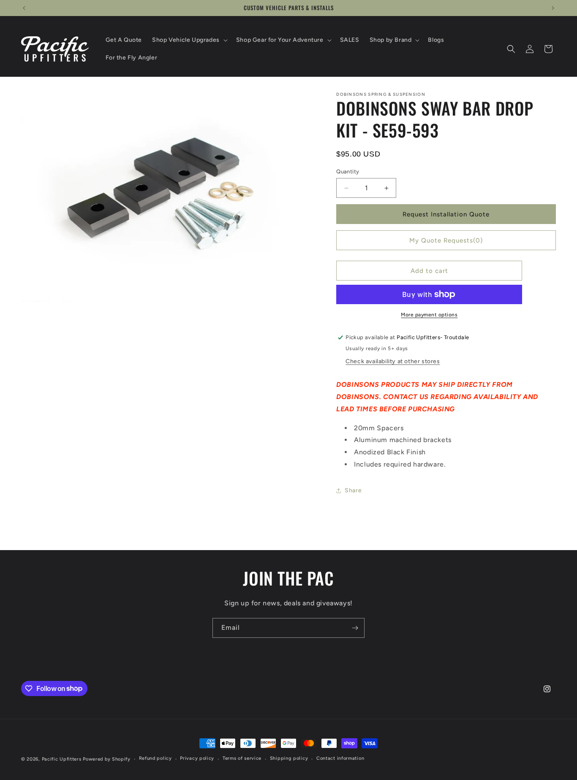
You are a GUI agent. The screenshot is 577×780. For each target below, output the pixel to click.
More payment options (429, 315)
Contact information (340, 758)
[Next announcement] (553, 8)
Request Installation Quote (446, 214)
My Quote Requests (446, 240)
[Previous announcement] (24, 8)
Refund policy (155, 758)
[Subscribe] (355, 628)
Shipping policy (289, 758)
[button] (189, 40)
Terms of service (242, 758)
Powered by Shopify (107, 759)
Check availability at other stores (393, 361)
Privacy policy (197, 758)
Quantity (347, 171)
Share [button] (353, 490)
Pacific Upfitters (62, 759)
